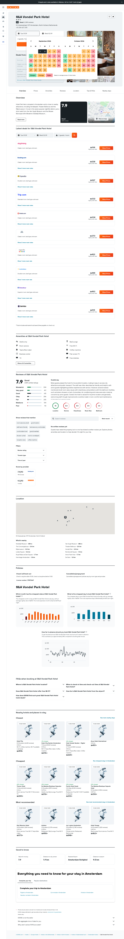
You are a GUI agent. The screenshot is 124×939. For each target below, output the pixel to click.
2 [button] (44, 51)
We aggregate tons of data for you (29, 921)
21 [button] (35, 65)
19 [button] (59, 61)
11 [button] (54, 56)
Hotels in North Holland (63, 934)
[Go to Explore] (3, 27)
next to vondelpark (33, 435)
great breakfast (34, 431)
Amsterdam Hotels (93, 934)
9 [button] (44, 56)
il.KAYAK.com (19, 934)
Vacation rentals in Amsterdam (29, 895)
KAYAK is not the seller (25, 918)
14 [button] (35, 61)
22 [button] (40, 65)
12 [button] (59, 56)
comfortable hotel (22, 431)
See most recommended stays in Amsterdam (100, 802)
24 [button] (49, 65)
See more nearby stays (107, 718)
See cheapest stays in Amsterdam (104, 761)
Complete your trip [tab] (25, 881)
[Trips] (3, 36)
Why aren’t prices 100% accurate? (29, 925)
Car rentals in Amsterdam (58, 892)
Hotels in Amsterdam (87, 892)
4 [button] (54, 51)
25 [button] (54, 65)
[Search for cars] (3, 21)
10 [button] (49, 56)
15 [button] (40, 61)
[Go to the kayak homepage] (13, 7)
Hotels (27, 934)
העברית (79, 2)
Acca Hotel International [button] (98, 741)
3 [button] (49, 51)
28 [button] (35, 70)
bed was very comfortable (37, 427)
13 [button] (31, 61)
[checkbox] (25, 473)
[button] (122, 2)
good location (35, 423)
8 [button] (40, 56)
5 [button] (58, 51)
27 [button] (31, 70)
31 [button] (93, 70)
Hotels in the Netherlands (47, 934)
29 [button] (40, 70)
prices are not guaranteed (54, 912)
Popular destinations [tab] (40, 881)
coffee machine (32, 440)
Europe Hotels (34, 934)
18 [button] (54, 61)
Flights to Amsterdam (26, 892)
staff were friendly (22, 427)
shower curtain (21, 435)
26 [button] (59, 65)
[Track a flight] (3, 31)
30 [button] (45, 70)
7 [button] (35, 56)
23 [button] (45, 65)
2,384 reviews (29, 22)
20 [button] (31, 65)
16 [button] (45, 61)
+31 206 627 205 (21, 27)
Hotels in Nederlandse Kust (78, 934)
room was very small (23, 423)
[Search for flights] (3, 13)
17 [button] (49, 61)
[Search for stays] (3, 17)
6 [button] (74, 56)
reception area (21, 440)
